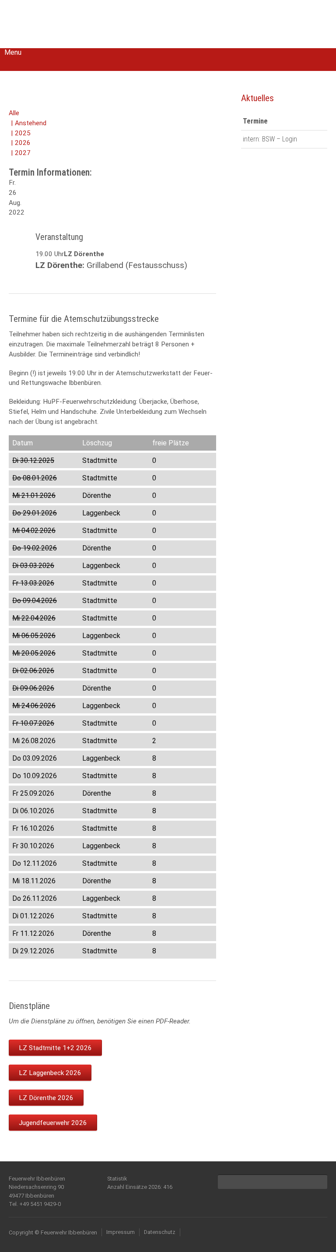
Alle (14, 113)
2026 (23, 143)
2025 (23, 133)
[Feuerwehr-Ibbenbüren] (70, 23)
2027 (23, 153)
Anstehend (30, 123)
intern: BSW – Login (270, 139)
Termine (255, 121)
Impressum (120, 1232)
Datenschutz (159, 1232)
